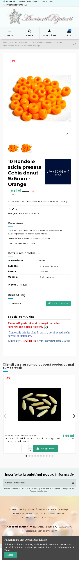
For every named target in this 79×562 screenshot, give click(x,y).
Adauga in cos (47, 448)
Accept (11, 554)
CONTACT (47, 517)
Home (12, 509)
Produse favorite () (16, 4)
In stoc (12, 284)
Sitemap (63, 509)
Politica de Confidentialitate (49, 513)
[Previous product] (74, 44)
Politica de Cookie (22, 513)
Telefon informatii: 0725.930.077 (36, 1)
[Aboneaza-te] (73, 483)
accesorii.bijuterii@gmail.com (41, 530)
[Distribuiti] (9, 209)
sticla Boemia (32, 213)
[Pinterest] (16, 209)
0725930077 (65, 526)
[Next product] (75, 44)
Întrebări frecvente (46, 509)
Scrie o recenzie (60, 303)
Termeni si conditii (30, 517)
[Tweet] (13, 209)
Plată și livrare (26, 509)
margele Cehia (16, 213)
